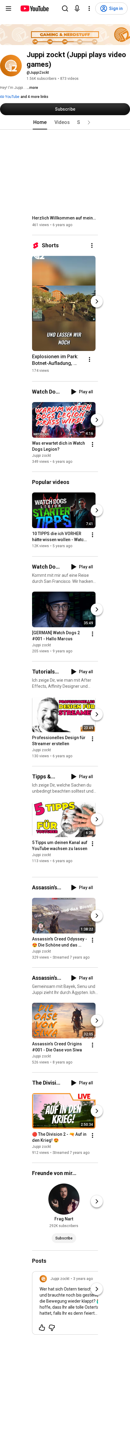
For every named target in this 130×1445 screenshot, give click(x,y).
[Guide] (8, 8)
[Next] (97, 301)
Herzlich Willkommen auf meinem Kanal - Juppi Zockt (65, 218)
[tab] (40, 122)
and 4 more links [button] (34, 97)
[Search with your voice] (77, 8)
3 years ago (83, 1279)
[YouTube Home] (34, 8)
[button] (89, 122)
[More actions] (92, 245)
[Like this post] (42, 1328)
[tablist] (65, 122)
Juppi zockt (41, 455)
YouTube (11, 97)
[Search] (65, 8)
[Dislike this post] (52, 1328)
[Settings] (89, 8)
